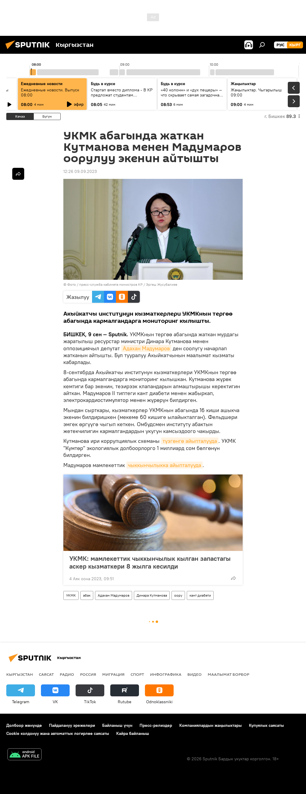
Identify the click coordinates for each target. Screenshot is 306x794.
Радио (67, 674)
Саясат (46, 674)
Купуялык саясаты (266, 725)
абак (87, 595)
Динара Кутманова (152, 595)
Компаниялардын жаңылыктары (210, 725)
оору (178, 595)
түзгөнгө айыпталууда (190, 440)
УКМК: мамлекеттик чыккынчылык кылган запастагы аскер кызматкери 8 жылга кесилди (150, 562)
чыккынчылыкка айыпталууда (164, 465)
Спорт (137, 674)
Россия (88, 674)
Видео (194, 674)
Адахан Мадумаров (146, 348)
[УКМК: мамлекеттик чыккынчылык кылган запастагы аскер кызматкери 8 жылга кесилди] (153, 512)
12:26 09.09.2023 (80, 171)
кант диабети (200, 595)
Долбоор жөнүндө (24, 725)
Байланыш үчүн (117, 725)
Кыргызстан (19, 674)
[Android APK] (24, 755)
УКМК (71, 595)
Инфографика (165, 674)
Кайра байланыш (132, 733)
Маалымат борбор (228, 674)
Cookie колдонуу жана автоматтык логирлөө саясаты (57, 733)
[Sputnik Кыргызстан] (29, 50)
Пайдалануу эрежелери (72, 725)
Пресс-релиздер (156, 725)
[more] (233, 578)
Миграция (113, 674)
